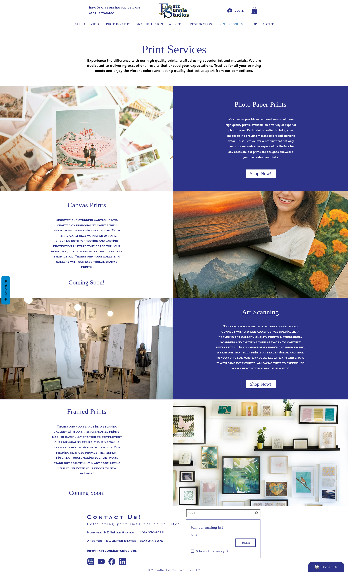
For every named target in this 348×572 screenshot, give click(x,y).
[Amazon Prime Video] (91, 561)
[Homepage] (174, 10)
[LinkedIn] (122, 561)
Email (195, 535)
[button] (254, 10)
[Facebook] (112, 561)
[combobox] (223, 513)
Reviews (6, 290)
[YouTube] (101, 561)
